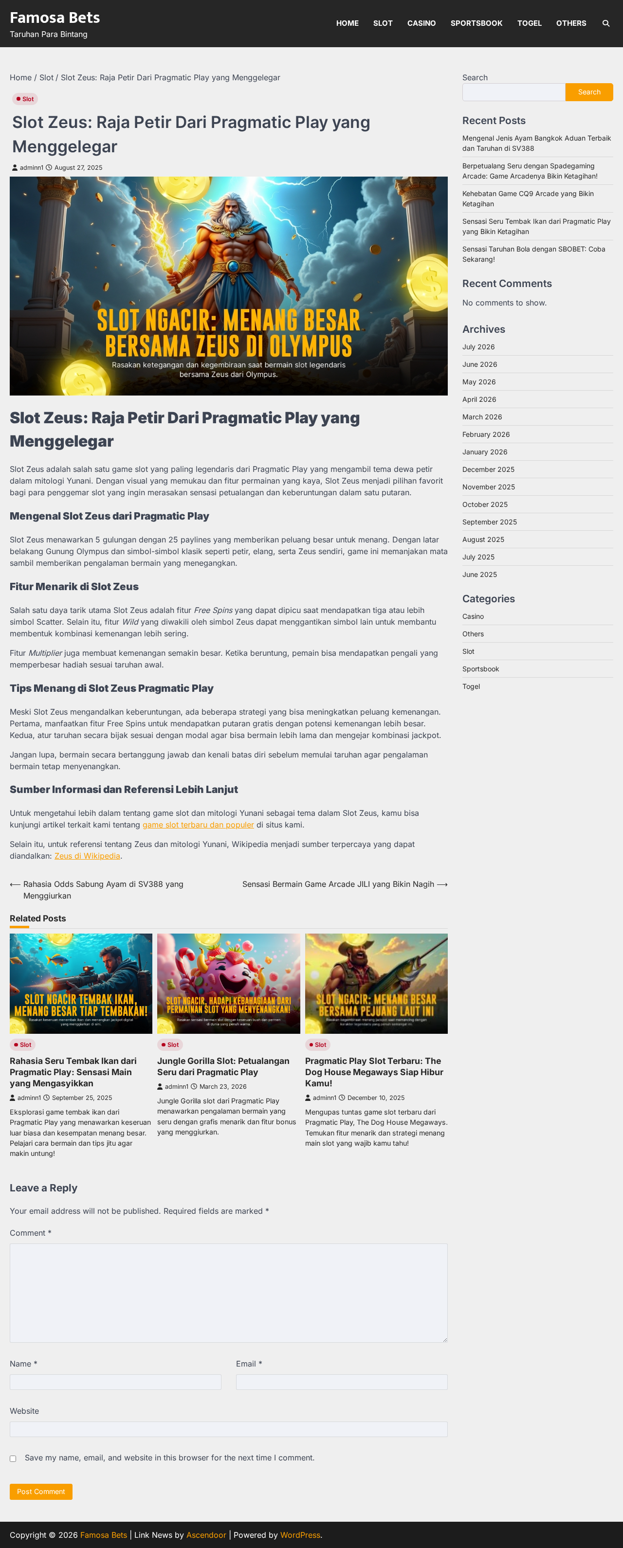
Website (24, 1411)
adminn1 (31, 167)
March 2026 (482, 416)
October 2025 (485, 504)
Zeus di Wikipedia (87, 856)
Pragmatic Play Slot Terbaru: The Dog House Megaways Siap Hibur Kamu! (374, 1072)
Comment (31, 1233)
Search (475, 77)
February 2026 (486, 434)
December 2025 (488, 469)
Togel (529, 23)
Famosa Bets (55, 18)
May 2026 (479, 381)
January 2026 (485, 451)
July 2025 (478, 556)
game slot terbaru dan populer (198, 824)
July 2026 (478, 346)
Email (249, 1363)
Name (23, 1363)
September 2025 (489, 521)
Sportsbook (477, 23)
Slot (383, 23)
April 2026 (479, 399)
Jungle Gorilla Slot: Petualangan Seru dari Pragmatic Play (223, 1066)
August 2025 (483, 539)
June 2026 (479, 364)
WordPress (300, 1535)
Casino (421, 23)
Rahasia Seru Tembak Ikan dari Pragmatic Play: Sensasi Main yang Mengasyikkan (73, 1072)
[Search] (606, 23)
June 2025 (479, 574)
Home (347, 23)
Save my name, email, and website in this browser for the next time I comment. (170, 1457)
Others (571, 23)
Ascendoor (206, 1535)
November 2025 (488, 486)
